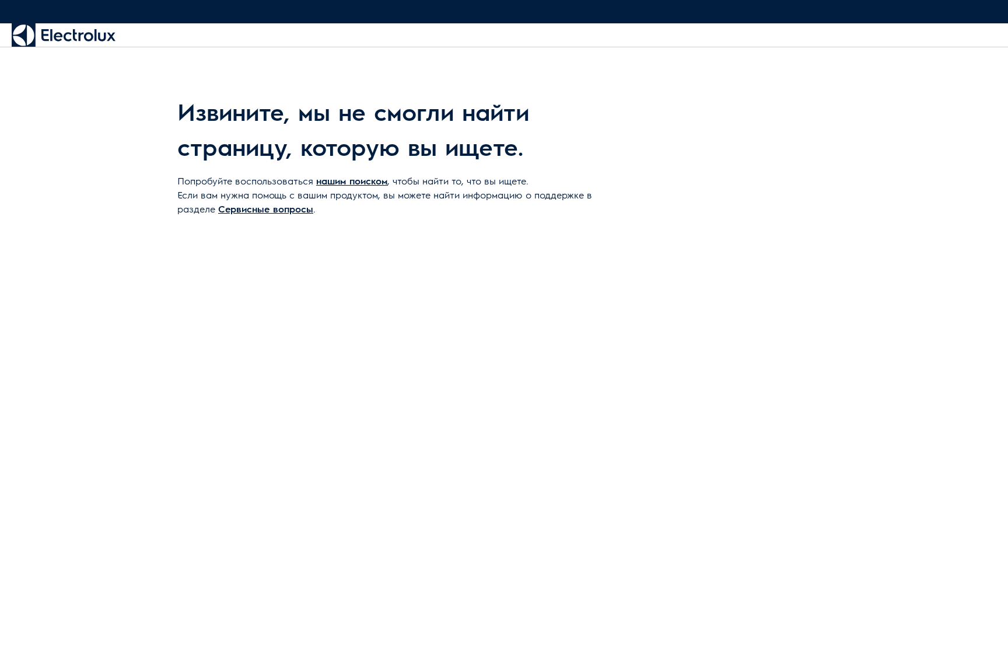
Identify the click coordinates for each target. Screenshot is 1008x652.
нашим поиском (351, 181)
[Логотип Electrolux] (63, 35)
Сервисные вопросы (265, 209)
